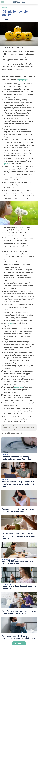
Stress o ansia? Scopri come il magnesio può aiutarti (18, 587)
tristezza (9, 323)
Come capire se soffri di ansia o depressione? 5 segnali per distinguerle (18, 637)
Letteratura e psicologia (9, 559)
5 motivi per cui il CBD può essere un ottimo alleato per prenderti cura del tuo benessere (18, 536)
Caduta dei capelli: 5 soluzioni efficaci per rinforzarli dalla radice (17, 510)
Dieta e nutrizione (7, 584)
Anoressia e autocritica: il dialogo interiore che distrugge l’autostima (16, 458)
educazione (18, 387)
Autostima (4, 454)
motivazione (23, 79)
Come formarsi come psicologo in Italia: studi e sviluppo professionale (18, 612)
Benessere (4, 479)
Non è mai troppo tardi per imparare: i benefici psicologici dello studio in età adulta (17, 484)
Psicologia (4, 7)
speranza (7, 164)
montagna (19, 227)
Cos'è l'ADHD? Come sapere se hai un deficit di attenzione (17, 562)
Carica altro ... (19, 643)
